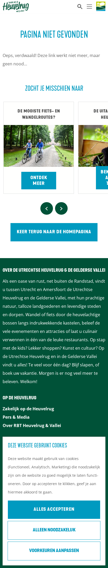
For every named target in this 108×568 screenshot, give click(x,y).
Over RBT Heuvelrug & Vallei (32, 425)
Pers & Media (16, 417)
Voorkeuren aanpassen (54, 551)
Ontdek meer (38, 181)
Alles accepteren (54, 509)
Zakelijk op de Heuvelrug (28, 409)
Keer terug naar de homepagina (54, 232)
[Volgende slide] (61, 208)
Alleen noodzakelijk (54, 530)
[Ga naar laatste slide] (46, 208)
